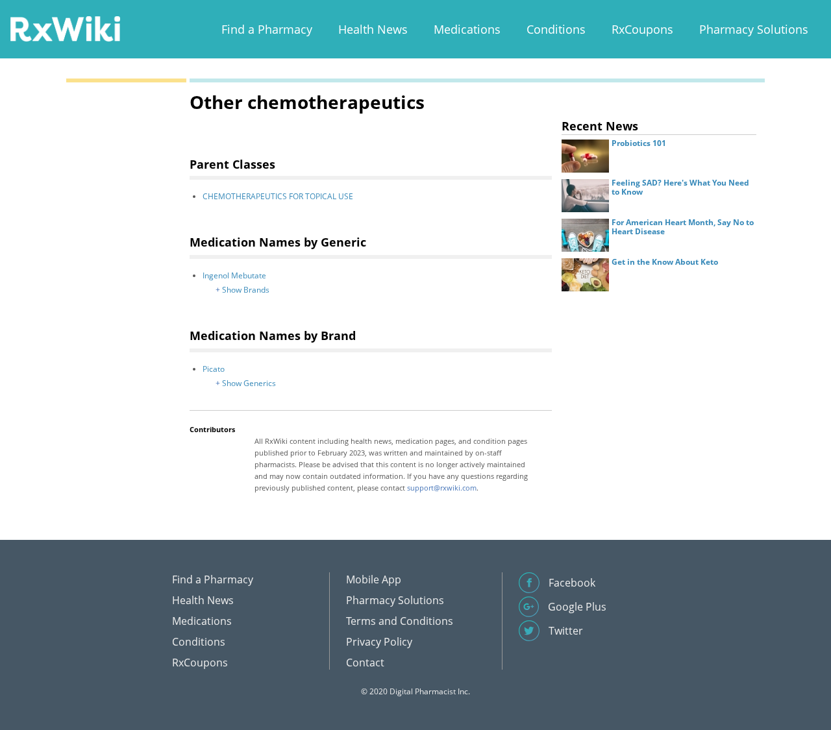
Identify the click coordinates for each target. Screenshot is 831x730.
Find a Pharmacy (266, 29)
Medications (467, 29)
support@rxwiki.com (442, 488)
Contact (365, 662)
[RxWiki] (65, 28)
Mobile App (373, 579)
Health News (373, 29)
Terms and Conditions (399, 621)
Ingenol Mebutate (234, 275)
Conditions (556, 29)
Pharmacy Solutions (753, 29)
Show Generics (249, 383)
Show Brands (245, 289)
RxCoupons (642, 29)
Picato (214, 368)
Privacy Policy (379, 642)
